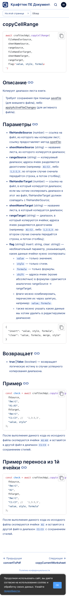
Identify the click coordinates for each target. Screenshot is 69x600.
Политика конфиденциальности (34, 570)
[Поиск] (55, 4)
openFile (55, 142)
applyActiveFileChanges (21, 107)
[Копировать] (61, 35)
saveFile (56, 98)
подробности (12, 590)
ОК (57, 585)
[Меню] (63, 4)
